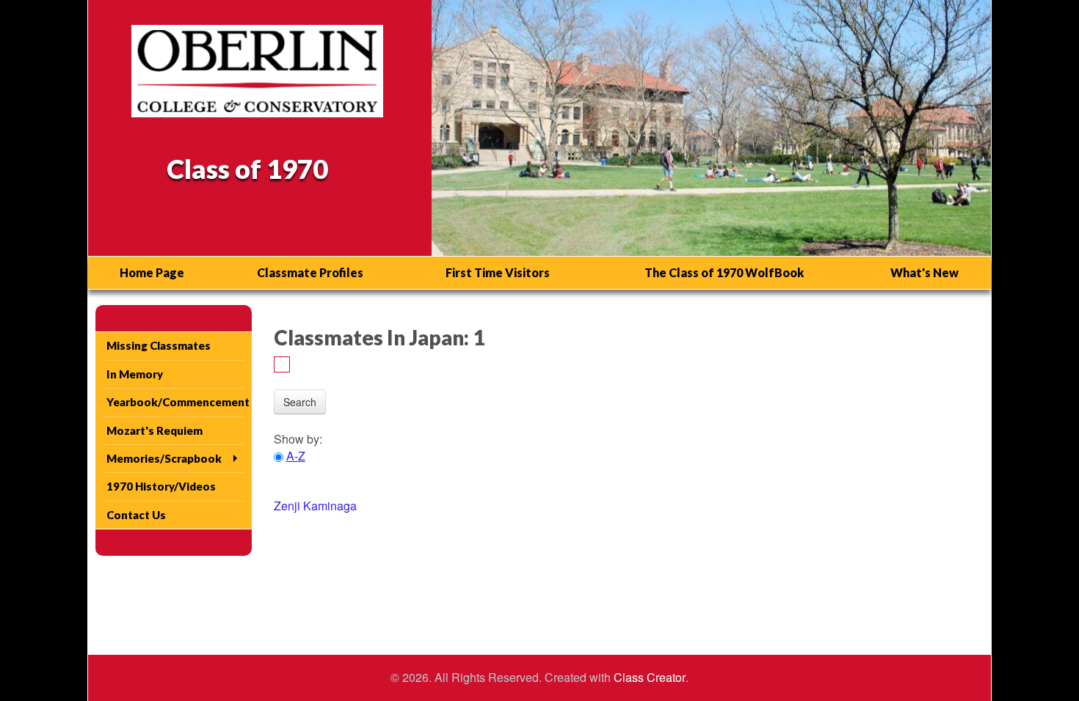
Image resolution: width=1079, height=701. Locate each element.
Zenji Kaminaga (315, 505)
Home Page (152, 272)
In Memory (134, 374)
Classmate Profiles (310, 272)
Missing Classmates (158, 345)
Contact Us (136, 514)
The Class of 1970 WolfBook (724, 272)
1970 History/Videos (161, 486)
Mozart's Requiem (154, 430)
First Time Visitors (498, 272)
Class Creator (650, 677)
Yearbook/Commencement (175, 401)
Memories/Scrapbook (164, 458)
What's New (924, 272)
